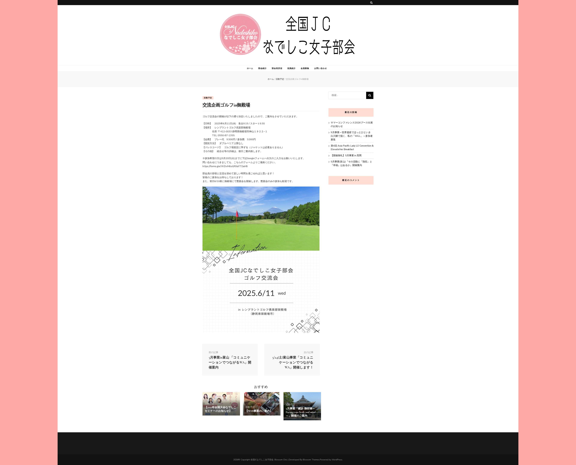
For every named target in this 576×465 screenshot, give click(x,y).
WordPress (337, 459)
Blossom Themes (311, 459)
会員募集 (305, 68)
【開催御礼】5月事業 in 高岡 (346, 155)
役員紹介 (291, 68)
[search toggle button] (371, 2)
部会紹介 (262, 68)
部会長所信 (277, 68)
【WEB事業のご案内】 (259, 411)
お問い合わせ (320, 68)
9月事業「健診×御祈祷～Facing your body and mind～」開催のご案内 (300, 412)
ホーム (250, 68)
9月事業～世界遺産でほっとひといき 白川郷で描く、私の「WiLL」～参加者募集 (352, 136)
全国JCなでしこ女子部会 (261, 459)
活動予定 (208, 98)
